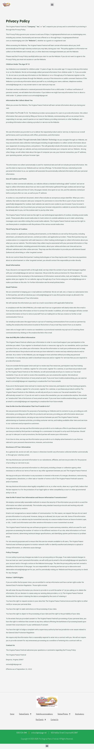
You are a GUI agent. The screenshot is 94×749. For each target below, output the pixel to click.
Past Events (39, 719)
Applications (79, 714)
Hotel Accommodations (44, 714)
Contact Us (54, 719)
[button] (52, 4)
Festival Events (24, 714)
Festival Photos (63, 714)
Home (12, 714)
